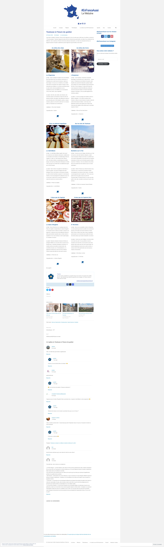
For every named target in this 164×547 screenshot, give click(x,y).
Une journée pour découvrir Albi (85, 313)
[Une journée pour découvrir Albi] (86, 307)
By (56, 35)
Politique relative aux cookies (28, 544)
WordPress (62, 542)
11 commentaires (63, 35)
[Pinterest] (111, 36)
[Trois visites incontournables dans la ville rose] (53, 307)
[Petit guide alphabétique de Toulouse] (70, 307)
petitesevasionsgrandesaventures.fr (85, 280)
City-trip (53, 322)
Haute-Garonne (71, 322)
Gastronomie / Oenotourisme (61, 322)
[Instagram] (73, 284)
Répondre (48, 354)
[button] (82, 11)
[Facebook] (67, 284)
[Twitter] (70, 284)
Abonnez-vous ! (103, 63)
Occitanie (76, 322)
